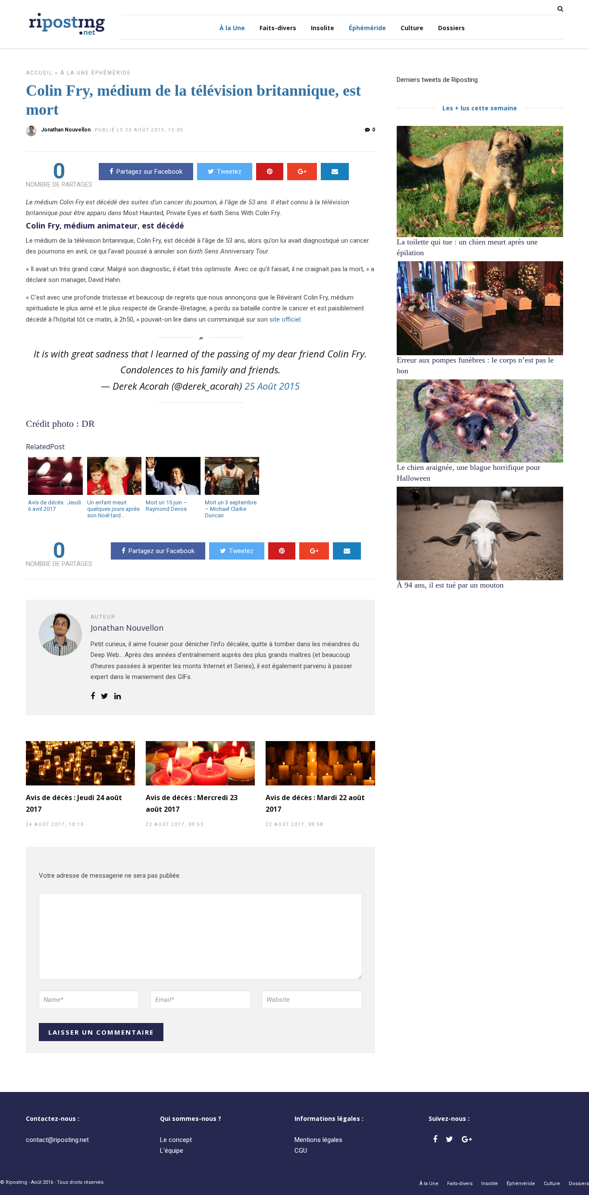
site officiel (285, 319)
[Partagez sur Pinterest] (269, 171)
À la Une (232, 28)
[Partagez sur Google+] (302, 171)
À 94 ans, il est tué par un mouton (450, 585)
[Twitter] (449, 1139)
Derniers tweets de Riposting (437, 80)
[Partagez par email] (335, 171)
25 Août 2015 (272, 385)
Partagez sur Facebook (149, 171)
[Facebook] (435, 1139)
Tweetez (229, 171)
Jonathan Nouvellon (66, 130)
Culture (412, 28)
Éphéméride (367, 28)
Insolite (322, 28)
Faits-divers (278, 28)
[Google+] (467, 1139)
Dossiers (451, 28)
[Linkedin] (117, 697)
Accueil (39, 73)
